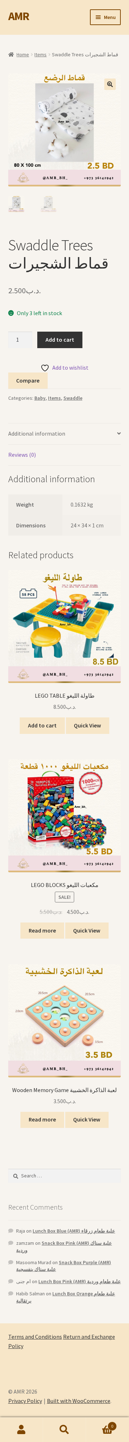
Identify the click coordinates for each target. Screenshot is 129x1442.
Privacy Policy (25, 1400)
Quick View (87, 725)
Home (22, 54)
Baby (40, 398)
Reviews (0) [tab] (22, 454)
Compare (27, 380)
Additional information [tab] (36, 433)
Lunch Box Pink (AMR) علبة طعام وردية (79, 1281)
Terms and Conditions (35, 1336)
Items (40, 54)
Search (64, 1430)
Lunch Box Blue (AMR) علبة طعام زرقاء (74, 1231)
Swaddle (72, 398)
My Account (21, 1430)
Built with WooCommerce (78, 1400)
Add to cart (60, 339)
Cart (99, 1423)
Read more (42, 930)
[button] (110, 84)
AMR (18, 16)
